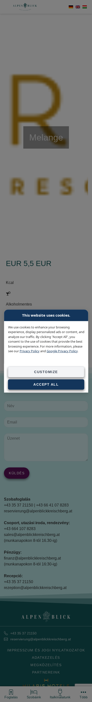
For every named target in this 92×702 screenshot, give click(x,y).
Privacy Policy (29, 351)
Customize (46, 372)
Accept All (46, 384)
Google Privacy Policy (61, 351)
